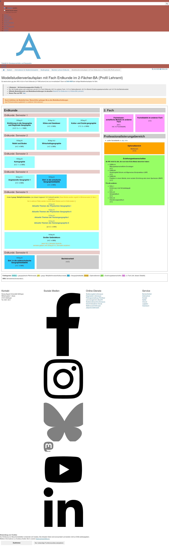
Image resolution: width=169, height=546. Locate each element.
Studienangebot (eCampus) (94, 294)
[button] (3, 65)
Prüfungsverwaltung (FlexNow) (95, 298)
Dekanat (6, 21)
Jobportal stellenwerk (92, 308)
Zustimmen (16, 543)
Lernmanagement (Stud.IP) (94, 300)
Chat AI (88, 304)
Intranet (144, 302)
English (164, 69)
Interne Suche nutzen (11, 10)
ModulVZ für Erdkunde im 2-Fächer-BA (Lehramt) (68, 91)
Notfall (144, 300)
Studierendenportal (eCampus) (95, 302)
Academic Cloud (96, 304)
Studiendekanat (9, 23)
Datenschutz (146, 296)
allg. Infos (125, 140)
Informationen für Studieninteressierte (26, 70)
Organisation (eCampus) (93, 296)
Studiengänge (45, 70)
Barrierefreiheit (146, 294)
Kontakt (144, 298)
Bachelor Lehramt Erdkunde (60, 70)
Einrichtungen (8, 19)
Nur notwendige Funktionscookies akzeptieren (49, 543)
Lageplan (145, 304)
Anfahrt (6, 31)
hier (24, 93)
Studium (6, 15)
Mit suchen (11, 8)
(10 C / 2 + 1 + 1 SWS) (19, 124)
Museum (6, 25)
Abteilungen (7, 17)
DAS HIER (69, 81)
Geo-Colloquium (9, 27)
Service (6, 29)
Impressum (145, 306)
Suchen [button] (156, 69)
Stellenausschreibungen (93, 306)
